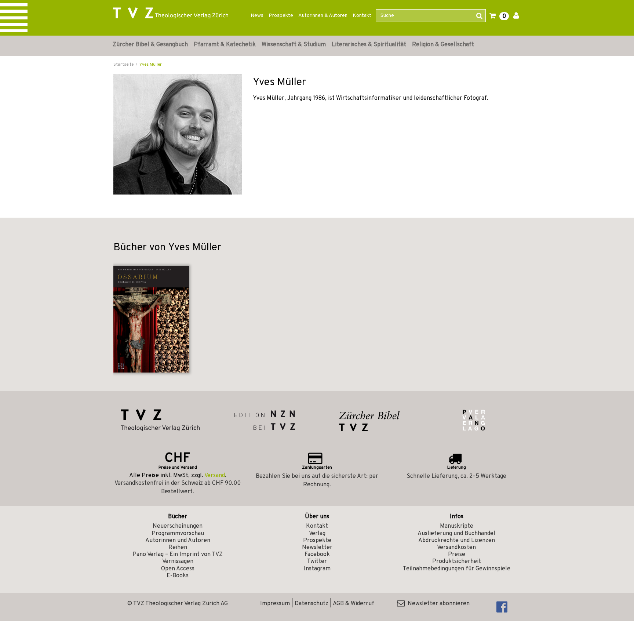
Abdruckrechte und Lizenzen (456, 540)
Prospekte (281, 15)
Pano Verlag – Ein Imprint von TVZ (177, 554)
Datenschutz (311, 603)
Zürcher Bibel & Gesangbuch (150, 44)
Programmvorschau (178, 533)
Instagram (317, 569)
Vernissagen (177, 561)
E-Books (178, 576)
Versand (214, 475)
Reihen (177, 547)
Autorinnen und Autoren (177, 540)
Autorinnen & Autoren (322, 15)
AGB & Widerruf (353, 603)
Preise (456, 554)
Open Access (177, 569)
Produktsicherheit (456, 561)
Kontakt (362, 15)
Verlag (317, 533)
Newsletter (317, 547)
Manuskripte (456, 526)
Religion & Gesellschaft (443, 44)
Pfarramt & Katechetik (225, 44)
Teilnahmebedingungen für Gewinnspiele (456, 569)
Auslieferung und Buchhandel (456, 533)
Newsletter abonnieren (437, 603)
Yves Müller (150, 65)
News (257, 15)
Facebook (317, 554)
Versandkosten (456, 547)
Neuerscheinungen (178, 526)
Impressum (275, 603)
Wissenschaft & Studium (294, 44)
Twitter (317, 561)
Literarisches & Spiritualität (369, 44)
